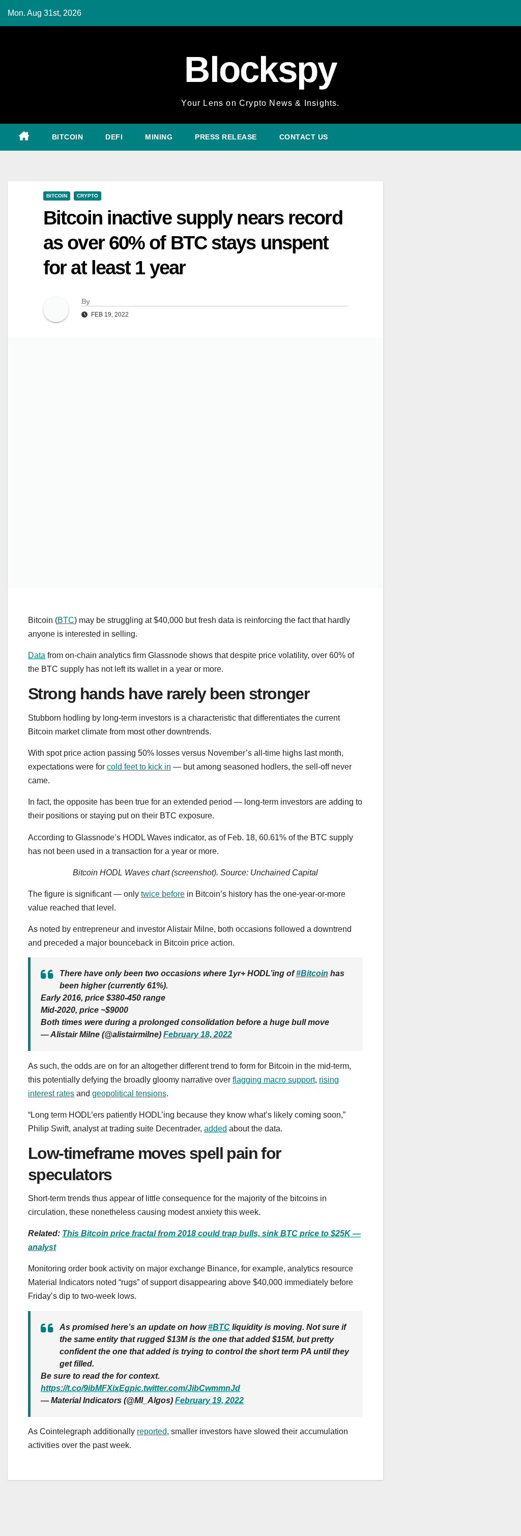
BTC (65, 620)
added (215, 1128)
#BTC (219, 1327)
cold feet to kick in (139, 766)
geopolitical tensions (129, 1093)
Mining (158, 137)
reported (152, 1431)
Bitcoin (67, 137)
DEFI (114, 137)
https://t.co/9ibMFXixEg (85, 1388)
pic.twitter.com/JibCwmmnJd (185, 1388)
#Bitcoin (312, 973)
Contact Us (303, 137)
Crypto (87, 195)
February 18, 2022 (197, 1034)
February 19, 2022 (209, 1400)
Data (36, 655)
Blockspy (260, 69)
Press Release (226, 137)
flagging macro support (274, 1079)
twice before (163, 894)
